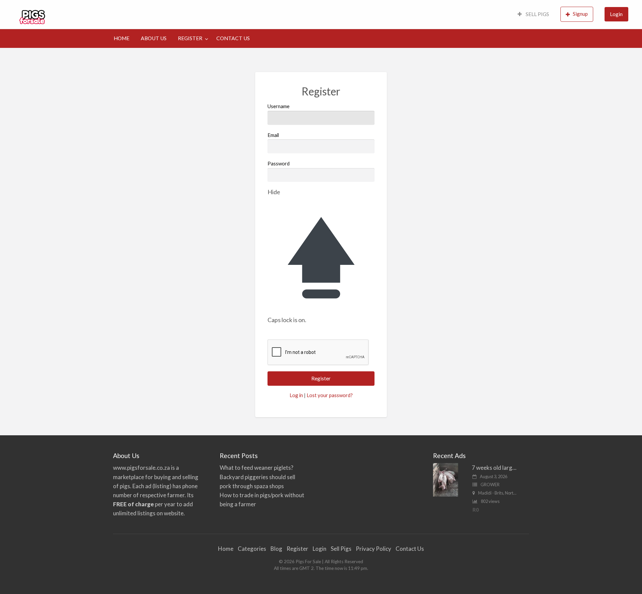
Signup (580, 14)
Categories (252, 548)
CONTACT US (233, 38)
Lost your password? (330, 395)
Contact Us (410, 548)
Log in (296, 395)
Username (279, 106)
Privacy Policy (373, 548)
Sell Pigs (341, 548)
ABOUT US (154, 38)
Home (225, 548)
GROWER (490, 484)
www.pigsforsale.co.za (141, 467)
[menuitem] (533, 14)
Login (616, 14)
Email (273, 135)
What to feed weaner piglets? (256, 467)
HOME (121, 38)
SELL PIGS (537, 14)
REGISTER (190, 38)
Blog (276, 548)
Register (297, 548)
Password (279, 163)
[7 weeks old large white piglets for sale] (445, 479)
